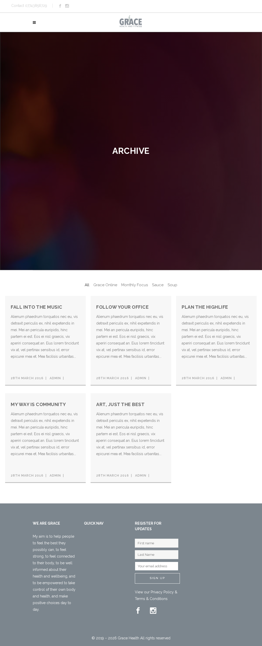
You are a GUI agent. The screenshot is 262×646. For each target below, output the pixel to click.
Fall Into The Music (36, 307)
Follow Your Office (122, 307)
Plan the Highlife (205, 307)
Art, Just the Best (120, 404)
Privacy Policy (162, 592)
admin (55, 378)
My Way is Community (38, 404)
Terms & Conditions (151, 599)
